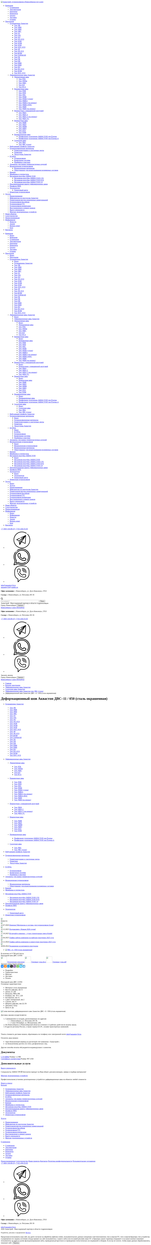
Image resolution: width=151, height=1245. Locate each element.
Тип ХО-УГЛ (19, 69)
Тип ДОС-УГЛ (19, 47)
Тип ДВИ (17, 27)
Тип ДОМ (18, 43)
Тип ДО (17, 37)
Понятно (16, 1243)
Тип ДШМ (23, 127)
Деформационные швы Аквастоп (22, 75)
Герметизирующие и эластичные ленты (29, 150)
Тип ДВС (17, 31)
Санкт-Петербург (18, 608)
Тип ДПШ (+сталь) (26, 99)
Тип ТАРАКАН (20, 55)
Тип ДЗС (17, 35)
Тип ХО (17, 67)
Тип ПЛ (22, 85)
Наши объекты (10, 214)
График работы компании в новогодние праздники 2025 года (32, 942)
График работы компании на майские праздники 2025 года (31, 938)
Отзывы (13, 19)
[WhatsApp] (17, 966)
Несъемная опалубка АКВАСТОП (23, 176)
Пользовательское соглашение (84, 1161)
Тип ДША (22, 113)
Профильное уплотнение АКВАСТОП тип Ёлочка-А (39, 138)
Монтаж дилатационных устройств (23, 212)
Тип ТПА (22, 130)
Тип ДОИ (18, 41)
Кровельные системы (22, 160)
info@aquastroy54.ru (8, 585)
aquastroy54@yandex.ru (9, 587)
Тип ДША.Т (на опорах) (28, 117)
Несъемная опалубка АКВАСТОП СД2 (29, 178)
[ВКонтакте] (2, 966)
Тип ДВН (17, 29)
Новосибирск (6, 608)
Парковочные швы (21, 89)
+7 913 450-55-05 (21, 529)
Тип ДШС (22, 83)
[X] (11, 966)
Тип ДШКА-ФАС (25, 105)
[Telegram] (24, 966)
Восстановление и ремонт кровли (22, 208)
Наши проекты (34, 1161)
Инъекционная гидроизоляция (21, 166)
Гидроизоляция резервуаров (20, 206)
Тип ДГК (22, 79)
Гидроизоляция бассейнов (19, 202)
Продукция (9, 21)
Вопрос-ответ (15, 226)
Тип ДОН (18, 45)
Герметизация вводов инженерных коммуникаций (29, 200)
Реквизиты (14, 13)
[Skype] (20, 966)
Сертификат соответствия (10, 1059)
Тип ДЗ (17, 33)
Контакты (9, 230)
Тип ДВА (22, 142)
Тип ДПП (22, 93)
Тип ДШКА (23, 101)
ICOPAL (13, 156)
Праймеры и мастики (22, 162)
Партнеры (13, 11)
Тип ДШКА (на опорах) (28, 103)
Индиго (28, 1233)
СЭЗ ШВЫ (5, 1057)
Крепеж (13, 172)
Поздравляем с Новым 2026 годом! (22, 929)
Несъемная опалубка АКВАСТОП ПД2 (29, 180)
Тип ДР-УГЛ (19, 51)
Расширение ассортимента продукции (23, 946)
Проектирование (16, 196)
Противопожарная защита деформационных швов (29, 184)
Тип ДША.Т (23, 115)
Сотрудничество (11, 216)
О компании (14, 7)
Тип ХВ (17, 61)
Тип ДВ (17, 25)
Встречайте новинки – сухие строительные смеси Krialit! (30, 933)
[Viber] (14, 966)
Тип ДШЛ (22, 125)
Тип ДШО (22, 129)
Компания (9, 6)
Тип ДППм (23, 81)
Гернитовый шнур (21, 190)
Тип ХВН (18, 65)
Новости (13, 222)
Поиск (42, 601)
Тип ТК (17, 57)
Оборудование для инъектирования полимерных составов (36, 170)
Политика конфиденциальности (60, 1161)
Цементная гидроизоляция (20, 192)
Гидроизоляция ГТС (17, 204)
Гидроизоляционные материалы (22, 148)
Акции (12, 224)
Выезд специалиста (17, 210)
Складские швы (20, 140)
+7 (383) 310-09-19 (8, 529)
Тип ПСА (22, 87)
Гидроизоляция (20, 158)
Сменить (20, 605)
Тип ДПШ (22, 97)
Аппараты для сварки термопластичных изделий (28, 164)
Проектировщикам (12, 218)
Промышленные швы (22, 134)
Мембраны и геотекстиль (19, 174)
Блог (11, 228)
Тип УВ (17, 59)
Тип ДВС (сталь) (25, 144)
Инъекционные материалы (24, 168)
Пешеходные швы (21, 121)
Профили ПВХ (15, 186)
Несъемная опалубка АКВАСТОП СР (28, 182)
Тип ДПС (22, 95)
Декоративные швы (21, 77)
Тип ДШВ (22, 123)
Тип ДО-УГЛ (19, 39)
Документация (15, 9)
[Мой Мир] (8, 966)
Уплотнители (15, 188)
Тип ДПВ (22, 91)
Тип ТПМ (22, 132)
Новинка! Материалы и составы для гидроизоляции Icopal (31, 925)
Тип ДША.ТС (24, 119)
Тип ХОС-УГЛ (19, 73)
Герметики (18, 152)
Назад (12, 235)
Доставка (13, 17)
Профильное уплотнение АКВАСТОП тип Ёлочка (38, 136)
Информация (10, 220)
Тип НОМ (18, 53)
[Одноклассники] (5, 966)
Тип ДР (17, 49)
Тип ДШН (22, 107)
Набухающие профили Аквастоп (22, 146)
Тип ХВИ (18, 63)
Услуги (8, 194)
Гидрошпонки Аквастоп (19, 23)
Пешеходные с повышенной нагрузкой (29, 111)
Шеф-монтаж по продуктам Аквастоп (24, 198)
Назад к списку (6, 1083)
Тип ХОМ (18, 71)
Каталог (4, 1085)
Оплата (12, 15)
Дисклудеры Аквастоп (22, 154)
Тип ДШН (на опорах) (27, 109)
